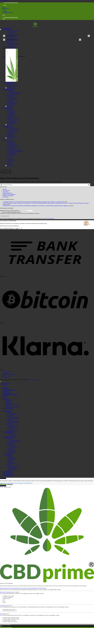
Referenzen (6, 8)
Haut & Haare (11, 97)
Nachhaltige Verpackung (14, 147)
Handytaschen (11, 111)
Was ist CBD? (11, 42)
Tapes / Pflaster (12, 102)
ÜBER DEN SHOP (10, 148)
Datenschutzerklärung (49, 218)
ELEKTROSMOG (10, 109)
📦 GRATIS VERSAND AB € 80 (10, 3)
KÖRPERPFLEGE (10, 96)
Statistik (14, 588)
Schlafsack (10, 114)
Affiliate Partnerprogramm (9, 194)
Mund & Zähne (11, 98)
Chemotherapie (12, 122)
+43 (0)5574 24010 (33, 379)
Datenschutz (11, 160)
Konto (4, 9)
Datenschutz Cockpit (5, 483)
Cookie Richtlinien (28, 483)
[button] (4, 46)
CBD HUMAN (6, 28)
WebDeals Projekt (12, 136)
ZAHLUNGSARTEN (7, 471)
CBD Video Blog (12, 48)
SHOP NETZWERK (10, 127)
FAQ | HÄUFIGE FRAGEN (9, 390)
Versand (5, 11)
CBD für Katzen (12, 86)
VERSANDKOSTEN (7, 473)
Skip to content (3, 0)
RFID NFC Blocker (12, 117)
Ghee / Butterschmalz (13, 93)
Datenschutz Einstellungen (16, 483)
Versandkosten (11, 152)
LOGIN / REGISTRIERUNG (9, 374)
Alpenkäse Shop (12, 130)
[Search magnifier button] (89, 36)
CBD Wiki (10, 45)
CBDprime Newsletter (8, 195)
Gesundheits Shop (12, 129)
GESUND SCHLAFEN (11, 103)
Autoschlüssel (11, 113)
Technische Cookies (4, 592)
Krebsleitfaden (11, 121)
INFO (4, 139)
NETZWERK (6, 126)
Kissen (9, 105)
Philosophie (5, 197)
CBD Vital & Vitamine (13, 417)
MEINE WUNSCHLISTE (8, 474)
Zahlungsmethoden (7, 193)
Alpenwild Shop (12, 131)
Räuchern (10, 123)
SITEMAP (5, 396)
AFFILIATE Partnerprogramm (15, 151)
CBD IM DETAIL (9, 41)
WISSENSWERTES (10, 140)
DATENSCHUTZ (7, 393)
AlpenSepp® (9, 403)
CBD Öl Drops (11, 31)
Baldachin (10, 110)
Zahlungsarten (11, 155)
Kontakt (10, 157)
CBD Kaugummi (12, 422)
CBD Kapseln (11, 32)
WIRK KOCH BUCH (13, 119)
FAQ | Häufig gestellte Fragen (15, 150)
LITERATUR (8, 118)
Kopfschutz (11, 115)
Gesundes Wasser (12, 94)
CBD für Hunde (12, 85)
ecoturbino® (9, 405)
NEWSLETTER (6, 389)
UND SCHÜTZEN (7, 107)
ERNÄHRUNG (9, 90)
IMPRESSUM (6, 377)
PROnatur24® (9, 400)
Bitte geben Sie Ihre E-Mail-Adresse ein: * (10, 210)
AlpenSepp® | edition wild (12, 404)
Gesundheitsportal (12, 144)
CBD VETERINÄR (7, 82)
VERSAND (5, 373)
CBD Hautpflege (12, 418)
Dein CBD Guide (12, 44)
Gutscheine (5, 191)
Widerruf (10, 161)
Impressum (10, 159)
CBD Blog (10, 46)
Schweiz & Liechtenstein (14, 153)
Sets (9, 101)
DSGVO (2, 614)
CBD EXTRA (8, 37)
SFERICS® (8, 401)
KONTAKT (5, 387)
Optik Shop (11, 134)
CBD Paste (10, 33)
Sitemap (10, 164)
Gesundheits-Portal (7, 12)
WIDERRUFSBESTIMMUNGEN (10, 394)
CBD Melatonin (12, 421)
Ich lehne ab (10, 484)
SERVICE (8, 156)
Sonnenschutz (11, 99)
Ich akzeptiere (3, 484)
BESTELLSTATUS (7, 372)
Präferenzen (9, 588)
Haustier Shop (11, 132)
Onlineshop (3, 605)
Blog (4, 6)
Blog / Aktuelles (12, 143)
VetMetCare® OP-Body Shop (13, 407)
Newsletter (11, 142)
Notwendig (3, 588)
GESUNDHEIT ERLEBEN (9, 89)
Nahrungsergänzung (13, 92)
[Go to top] (0, 381)
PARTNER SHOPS (10, 135)
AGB (9, 163)
